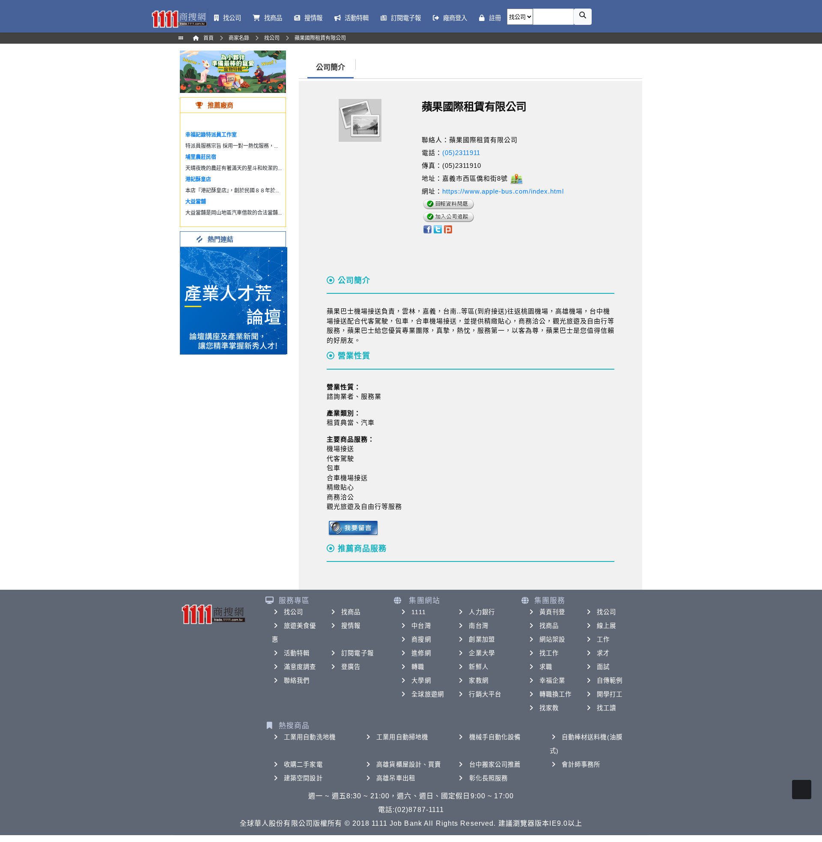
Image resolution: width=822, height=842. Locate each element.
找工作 (549, 653)
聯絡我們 (297, 680)
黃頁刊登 (552, 612)
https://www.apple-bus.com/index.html (503, 191)
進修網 (421, 653)
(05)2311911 (461, 152)
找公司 (293, 612)
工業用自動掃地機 (402, 737)
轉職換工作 (555, 694)
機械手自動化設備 (495, 737)
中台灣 (421, 625)
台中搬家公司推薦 (495, 764)
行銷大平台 (485, 694)
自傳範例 (609, 680)
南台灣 (478, 625)
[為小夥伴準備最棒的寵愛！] (233, 71)
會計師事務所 (581, 764)
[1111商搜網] (179, 18)
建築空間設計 (303, 778)
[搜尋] (583, 17)
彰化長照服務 (488, 778)
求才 (603, 653)
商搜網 (421, 639)
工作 (603, 639)
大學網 (421, 680)
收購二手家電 (303, 764)
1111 (418, 612)
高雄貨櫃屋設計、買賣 (408, 764)
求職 (545, 666)
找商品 (350, 612)
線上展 (606, 625)
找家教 (549, 708)
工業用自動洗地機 (310, 737)
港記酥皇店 (198, 179)
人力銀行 (481, 612)
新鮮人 (478, 666)
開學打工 (609, 694)
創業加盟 (481, 639)
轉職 (417, 666)
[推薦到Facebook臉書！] (427, 228)
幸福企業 (552, 680)
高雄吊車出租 (395, 778)
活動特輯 (297, 653)
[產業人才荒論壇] (233, 300)
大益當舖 (195, 202)
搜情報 (350, 625)
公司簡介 (330, 67)
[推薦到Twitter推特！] (437, 228)
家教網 (478, 680)
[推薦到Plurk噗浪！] (448, 228)
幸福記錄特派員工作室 (211, 135)
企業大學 (481, 653)
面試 (603, 666)
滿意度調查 (300, 666)
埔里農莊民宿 (200, 157)
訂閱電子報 (357, 653)
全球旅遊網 (427, 694)
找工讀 (606, 708)
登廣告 (350, 666)
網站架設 (552, 639)
